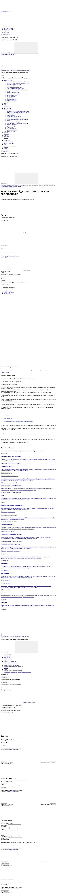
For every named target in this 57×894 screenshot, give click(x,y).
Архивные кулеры (11, 96)
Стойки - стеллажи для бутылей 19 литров (17, 89)
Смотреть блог (4, 453)
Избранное (6, 31)
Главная (3, 185)
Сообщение (3, 787)
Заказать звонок (4, 891)
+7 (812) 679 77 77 (5, 677)
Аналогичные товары (15, 186)
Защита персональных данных (11, 662)
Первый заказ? (4, 836)
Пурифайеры (10, 97)
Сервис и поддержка (9, 29)
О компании (7, 27)
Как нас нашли (4, 834)
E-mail (2, 784)
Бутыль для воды (11, 102)
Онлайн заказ (26, 270)
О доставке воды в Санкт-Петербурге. (10, 378)
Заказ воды (6, 32)
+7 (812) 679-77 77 (5, 34)
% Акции (6, 147)
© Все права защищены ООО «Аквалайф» (11, 705)
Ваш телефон (4, 742)
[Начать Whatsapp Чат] (1, 687)
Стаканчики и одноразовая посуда (15, 88)
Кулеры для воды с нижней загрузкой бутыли (18, 83)
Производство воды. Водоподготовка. (13, 666)
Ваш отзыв (3, 745)
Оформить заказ (5, 863)
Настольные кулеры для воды (14, 87)
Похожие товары (8, 291)
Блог (5, 104)
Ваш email (3, 740)
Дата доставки (4, 838)
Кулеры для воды (8, 80)
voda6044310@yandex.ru (29, 702)
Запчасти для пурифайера (13, 92)
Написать (53, 804)
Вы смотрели (7, 293)
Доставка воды (7, 108)
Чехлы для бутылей (11, 99)
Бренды (5, 148)
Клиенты (6, 138)
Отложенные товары (9, 292)
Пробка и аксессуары (12, 100)
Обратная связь (7, 656)
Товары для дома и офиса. (10, 146)
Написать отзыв (5, 372)
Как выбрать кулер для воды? (27, 378)
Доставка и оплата (8, 28)
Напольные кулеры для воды (14, 84)
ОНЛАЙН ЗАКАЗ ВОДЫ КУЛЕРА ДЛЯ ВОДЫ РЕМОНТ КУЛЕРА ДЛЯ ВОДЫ (18, 433)
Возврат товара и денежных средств (13, 670)
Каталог (6, 103)
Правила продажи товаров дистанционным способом (17, 672)
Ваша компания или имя (7, 739)
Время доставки (5, 839)
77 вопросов (7, 135)
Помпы (8, 91)
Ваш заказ (3, 826)
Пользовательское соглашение (11, 665)
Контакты (6, 106)
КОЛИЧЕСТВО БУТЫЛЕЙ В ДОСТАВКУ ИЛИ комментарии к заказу (19, 842)
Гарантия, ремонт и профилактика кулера (17, 93)
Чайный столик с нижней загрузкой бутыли (18, 81)
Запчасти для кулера (12, 95)
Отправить (53, 762)
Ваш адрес (3, 831)
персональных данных (14, 749)
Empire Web (10, 712)
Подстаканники (11, 85)
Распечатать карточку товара (8, 187)
